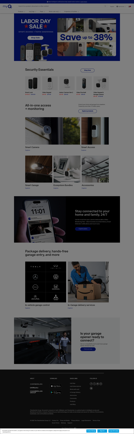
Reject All (102, 430)
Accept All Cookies (113, 430)
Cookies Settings (91, 430)
